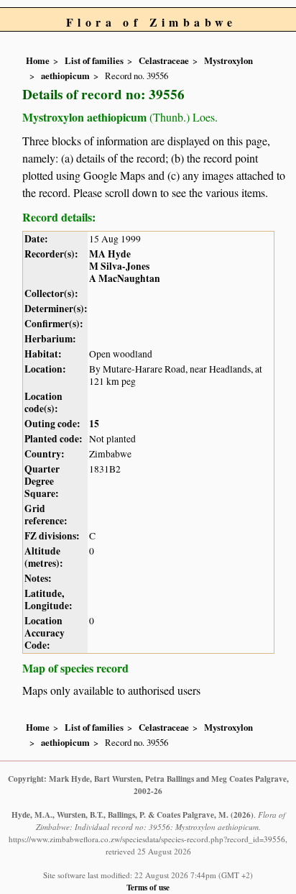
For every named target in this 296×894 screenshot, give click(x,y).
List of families (94, 60)
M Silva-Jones (119, 266)
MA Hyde (110, 254)
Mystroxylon (228, 60)
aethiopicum (65, 75)
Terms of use (148, 887)
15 (94, 423)
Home (38, 60)
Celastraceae (164, 60)
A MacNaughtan (124, 278)
